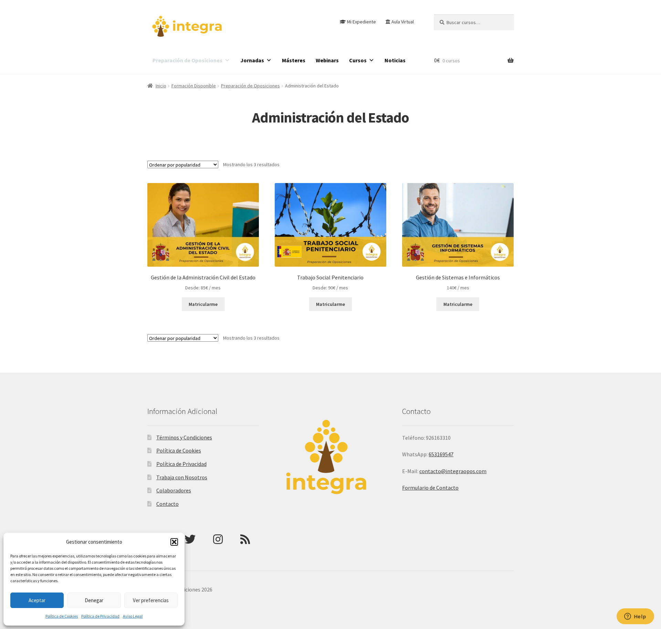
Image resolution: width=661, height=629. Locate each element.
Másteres (293, 60)
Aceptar (37, 600)
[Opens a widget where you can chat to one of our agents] (635, 617)
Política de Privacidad (100, 616)
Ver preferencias (151, 600)
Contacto (167, 503)
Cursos (358, 60)
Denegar (94, 600)
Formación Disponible (193, 86)
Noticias (395, 60)
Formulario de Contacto (430, 487)
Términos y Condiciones (184, 437)
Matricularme (203, 304)
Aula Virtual (402, 22)
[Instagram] (218, 539)
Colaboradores (173, 490)
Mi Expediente (361, 22)
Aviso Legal (133, 616)
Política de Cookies (61, 616)
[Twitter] (190, 539)
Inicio (161, 86)
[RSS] (245, 539)
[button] (174, 542)
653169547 (441, 454)
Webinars (327, 60)
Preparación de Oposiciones (187, 60)
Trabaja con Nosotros (181, 477)
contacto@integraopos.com (452, 471)
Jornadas (252, 60)
